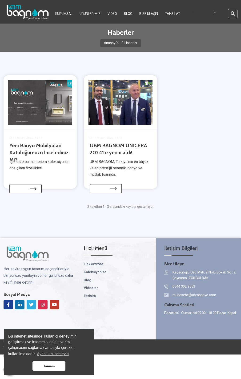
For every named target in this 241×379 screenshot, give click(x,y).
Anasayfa (111, 43)
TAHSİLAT (172, 14)
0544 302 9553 (184, 286)
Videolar (91, 288)
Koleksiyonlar (95, 272)
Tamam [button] (49, 366)
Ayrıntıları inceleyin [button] (53, 354)
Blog (87, 280)
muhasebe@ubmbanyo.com (194, 295)
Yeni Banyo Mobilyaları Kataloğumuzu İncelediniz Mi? (38, 152)
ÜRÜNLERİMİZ (90, 14)
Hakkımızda (93, 264)
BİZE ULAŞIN (148, 14)
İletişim (90, 296)
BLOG (128, 14)
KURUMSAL (63, 14)
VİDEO (112, 14)
